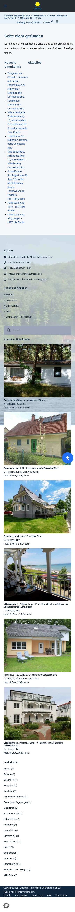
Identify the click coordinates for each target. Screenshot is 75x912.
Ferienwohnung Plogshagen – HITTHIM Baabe (16, 218)
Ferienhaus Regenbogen (16, 802)
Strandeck (9, 858)
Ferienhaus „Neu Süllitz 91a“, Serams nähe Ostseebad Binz (31, 468)
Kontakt (10, 294)
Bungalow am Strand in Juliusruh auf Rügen (18, 77)
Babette (8, 774)
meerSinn (8, 824)
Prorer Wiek (9, 836)
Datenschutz (12, 305)
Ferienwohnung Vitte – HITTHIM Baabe (16, 206)
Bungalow (9, 785)
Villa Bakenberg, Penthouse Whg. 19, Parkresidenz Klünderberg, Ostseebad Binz (16, 159)
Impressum (11, 300)
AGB (8, 311)
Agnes (7, 768)
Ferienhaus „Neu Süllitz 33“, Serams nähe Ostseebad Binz (30, 675)
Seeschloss (10, 841)
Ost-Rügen (9, 471)
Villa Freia (8, 875)
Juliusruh (21, 403)
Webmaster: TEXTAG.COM (19, 317)
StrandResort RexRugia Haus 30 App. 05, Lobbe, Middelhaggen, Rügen (17, 179)
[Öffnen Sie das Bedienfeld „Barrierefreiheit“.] (67, 457)
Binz (25, 471)
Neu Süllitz (33, 471)
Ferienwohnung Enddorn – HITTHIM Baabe (16, 195)
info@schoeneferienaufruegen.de (25, 274)
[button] (6, 905)
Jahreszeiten (10, 819)
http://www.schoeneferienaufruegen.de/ (28, 279)
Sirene (7, 847)
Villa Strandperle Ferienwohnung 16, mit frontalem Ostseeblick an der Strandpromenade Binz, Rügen (36, 605)
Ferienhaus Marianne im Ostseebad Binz (16, 104)
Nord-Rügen (10, 403)
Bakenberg (9, 780)
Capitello (8, 791)
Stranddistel (10, 852)
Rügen (18, 471)
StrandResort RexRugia (15, 869)
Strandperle (9, 864)
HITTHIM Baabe (12, 813)
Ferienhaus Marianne (14, 796)
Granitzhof (9, 808)
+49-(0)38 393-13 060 (18, 262)
